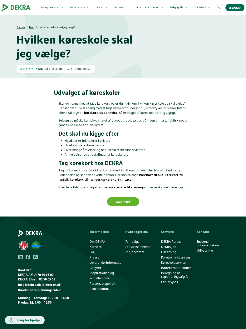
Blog (31, 27)
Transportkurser (50, 7)
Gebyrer (95, 268)
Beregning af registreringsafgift (174, 275)
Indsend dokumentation (208, 243)
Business (120, 7)
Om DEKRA (200, 7)
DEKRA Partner (172, 241)
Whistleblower (100, 278)
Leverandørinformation (106, 262)
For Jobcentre (135, 252)
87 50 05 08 (47, 279)
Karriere (96, 247)
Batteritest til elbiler (176, 268)
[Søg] (219, 8)
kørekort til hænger (85, 179)
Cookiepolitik (99, 289)
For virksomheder (138, 247)
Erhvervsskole (78, 7)
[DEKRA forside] (17, 8)
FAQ (92, 252)
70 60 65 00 (45, 275)
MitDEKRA (235, 7)
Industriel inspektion (148, 7)
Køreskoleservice (173, 262)
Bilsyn (100, 7)
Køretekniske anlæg (175, 257)
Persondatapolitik (103, 283)
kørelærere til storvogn (126, 187)
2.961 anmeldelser (79, 68)
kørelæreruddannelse (101, 113)
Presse (94, 257)
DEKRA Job (168, 247)
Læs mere (123, 201)
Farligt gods (177, 7)
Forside (21, 27)
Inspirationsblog (102, 273)
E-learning (168, 252)
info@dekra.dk (29, 285)
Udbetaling (205, 250)
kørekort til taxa (118, 179)
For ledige (132, 241)
